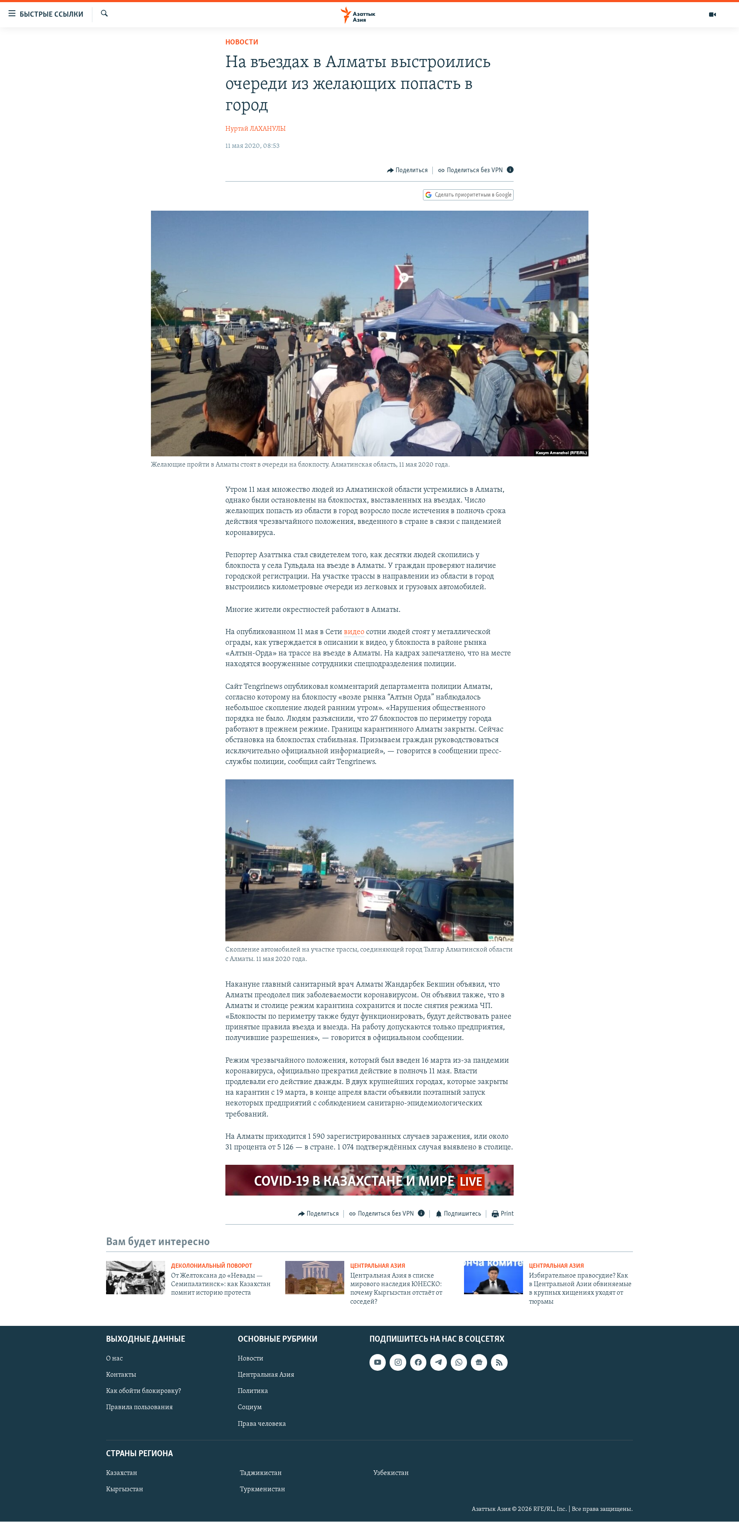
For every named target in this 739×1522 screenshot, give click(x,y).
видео (354, 632)
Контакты (121, 1375)
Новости (241, 43)
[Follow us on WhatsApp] (459, 1363)
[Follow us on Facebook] (418, 1363)
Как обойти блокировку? (143, 1391)
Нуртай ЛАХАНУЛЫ (255, 129)
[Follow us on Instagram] (398, 1363)
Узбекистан (391, 1473)
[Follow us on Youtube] (378, 1363)
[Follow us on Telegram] (438, 1363)
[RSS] (499, 1363)
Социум (250, 1407)
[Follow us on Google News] (479, 1363)
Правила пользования (139, 1407)
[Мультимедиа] (712, 15)
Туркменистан (262, 1489)
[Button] (407, 170)
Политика (253, 1391)
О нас (114, 1359)
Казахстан (121, 1473)
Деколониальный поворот (211, 1266)
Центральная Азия (377, 1266)
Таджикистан (261, 1473)
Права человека (262, 1424)
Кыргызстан (124, 1489)
